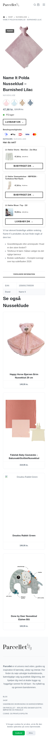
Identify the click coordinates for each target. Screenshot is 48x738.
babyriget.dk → (24, 166)
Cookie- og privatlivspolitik (15, 714)
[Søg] (35, 5)
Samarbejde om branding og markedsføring (23, 704)
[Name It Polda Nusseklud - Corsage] (6, 102)
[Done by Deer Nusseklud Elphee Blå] (26, 582)
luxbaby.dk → (14, 122)
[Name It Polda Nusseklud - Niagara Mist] (14, 102)
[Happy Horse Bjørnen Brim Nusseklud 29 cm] (26, 340)
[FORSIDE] (4, 17)
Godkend (18, 733)
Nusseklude (9, 95)
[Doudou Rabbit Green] (26, 501)
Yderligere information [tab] (24, 274)
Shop (5, 700)
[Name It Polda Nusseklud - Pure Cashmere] (22, 102)
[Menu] (44, 4)
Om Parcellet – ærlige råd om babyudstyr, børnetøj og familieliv (22, 709)
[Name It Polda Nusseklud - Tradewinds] (30, 102)
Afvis (31, 733)
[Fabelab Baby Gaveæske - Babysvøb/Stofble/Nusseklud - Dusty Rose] (26, 420)
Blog (5, 697)
